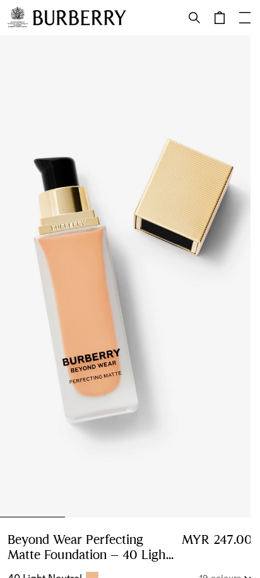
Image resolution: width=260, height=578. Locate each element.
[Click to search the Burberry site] (194, 17)
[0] (219, 17)
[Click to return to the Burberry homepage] (79, 18)
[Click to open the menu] (244, 17)
